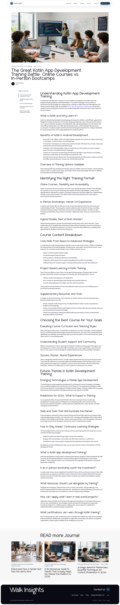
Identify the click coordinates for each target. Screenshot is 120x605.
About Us (95, 600)
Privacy (100, 600)
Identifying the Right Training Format (26, 100)
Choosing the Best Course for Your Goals (26, 107)
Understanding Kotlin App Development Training (25, 95)
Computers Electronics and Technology (21, 66)
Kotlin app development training (78, 106)
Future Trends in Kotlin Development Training (25, 111)
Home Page (75, 595)
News (82, 595)
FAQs (87, 595)
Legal (108, 600)
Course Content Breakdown (26, 103)
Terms (104, 600)
